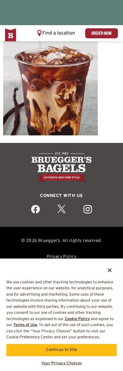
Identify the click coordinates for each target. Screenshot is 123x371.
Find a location (58, 33)
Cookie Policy (77, 319)
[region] (61, 312)
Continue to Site (61, 349)
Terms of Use (25, 325)
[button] (56, 33)
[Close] (105, 266)
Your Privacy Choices (61, 363)
